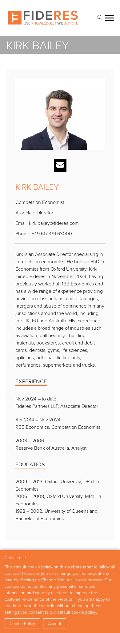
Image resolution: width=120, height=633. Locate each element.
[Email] (60, 165)
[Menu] (109, 18)
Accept (54, 623)
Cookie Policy (22, 623)
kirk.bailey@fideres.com (54, 223)
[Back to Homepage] (43, 18)
